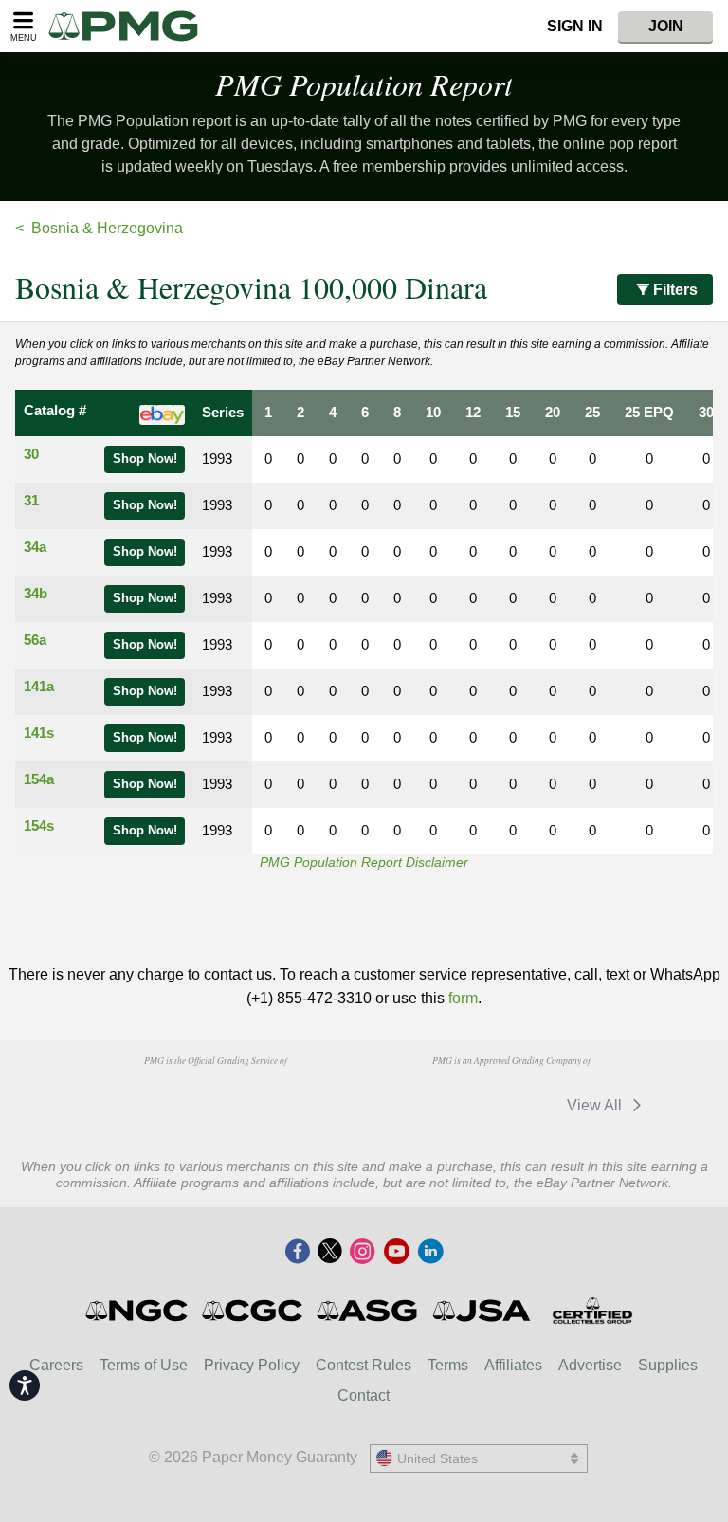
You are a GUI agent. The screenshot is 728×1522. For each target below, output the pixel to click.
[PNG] (214, 1096)
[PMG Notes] (131, 26)
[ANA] (118, 1096)
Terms (448, 1365)
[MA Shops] (412, 1105)
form (463, 998)
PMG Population (364, 84)
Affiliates (513, 1365)
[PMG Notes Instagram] (362, 1253)
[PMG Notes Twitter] (330, 1253)
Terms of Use (144, 1365)
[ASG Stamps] (368, 1310)
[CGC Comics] (253, 1310)
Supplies (668, 1365)
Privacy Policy (252, 1365)
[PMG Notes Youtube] (396, 1253)
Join (665, 26)
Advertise (590, 1365)
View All (596, 1105)
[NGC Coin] (137, 1310)
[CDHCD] (311, 1096)
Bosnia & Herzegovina (107, 228)
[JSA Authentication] (481, 1310)
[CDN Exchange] (508, 1105)
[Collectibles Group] (592, 1310)
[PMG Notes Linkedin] (430, 1253)
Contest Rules (363, 1365)
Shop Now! (145, 459)
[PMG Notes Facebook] (297, 1253)
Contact (363, 1395)
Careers (56, 1365)
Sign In (575, 26)
